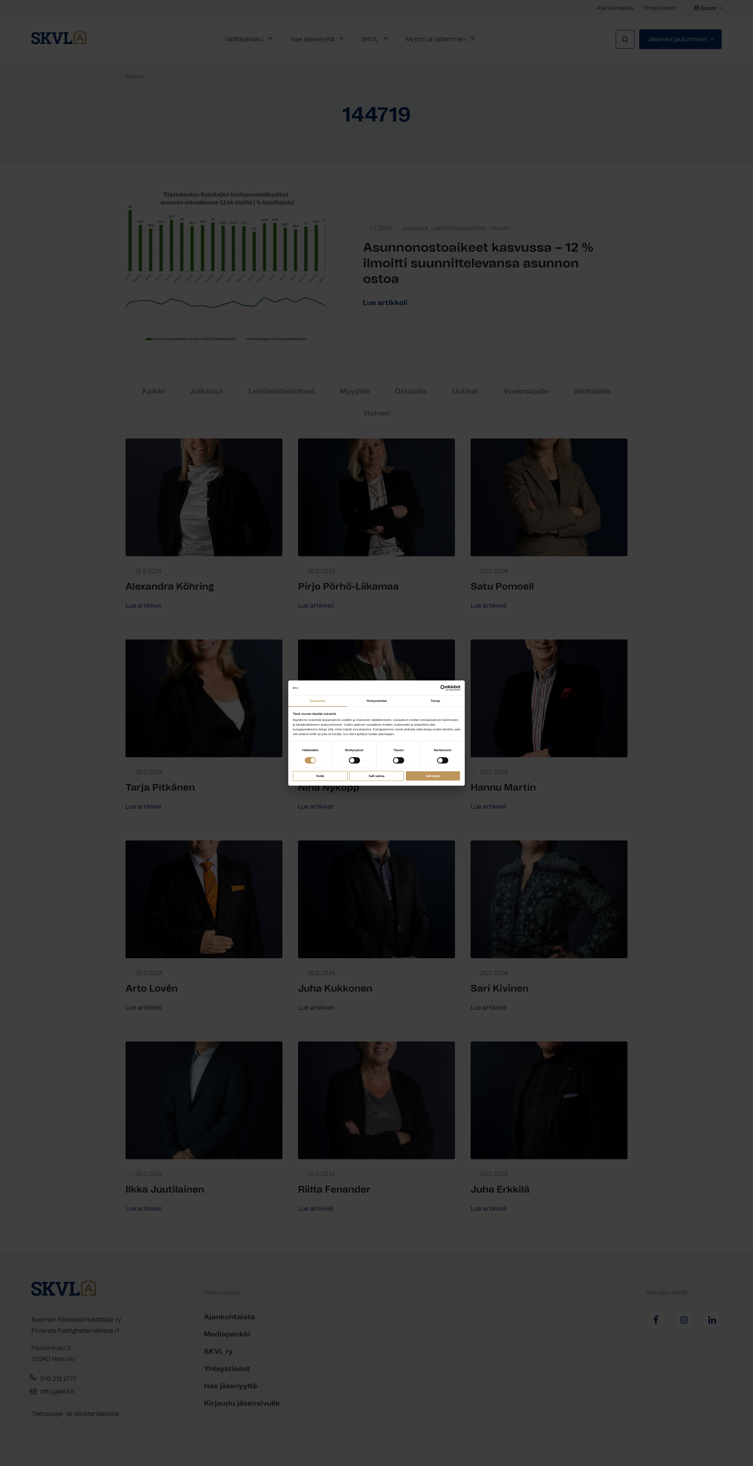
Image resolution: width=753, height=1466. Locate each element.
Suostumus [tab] (318, 700)
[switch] (354, 760)
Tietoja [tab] (435, 700)
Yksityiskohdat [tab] (376, 700)
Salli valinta (376, 776)
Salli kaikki (433, 776)
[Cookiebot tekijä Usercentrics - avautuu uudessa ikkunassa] (443, 688)
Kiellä (320, 776)
